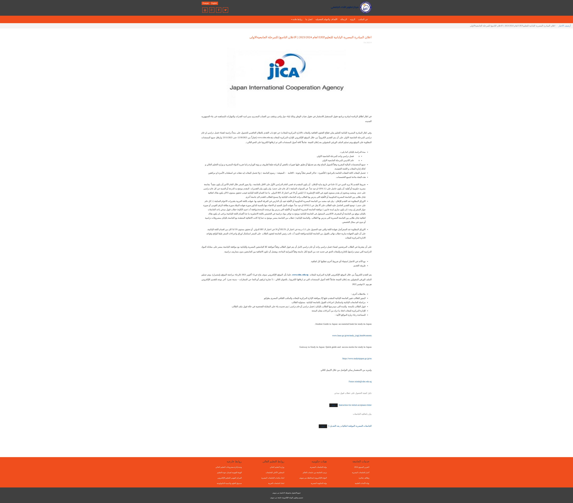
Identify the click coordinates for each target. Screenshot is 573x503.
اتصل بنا (308, 19)
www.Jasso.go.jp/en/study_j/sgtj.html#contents (352, 335)
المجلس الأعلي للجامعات (275, 472)
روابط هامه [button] (297, 19)
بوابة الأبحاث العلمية (362, 483)
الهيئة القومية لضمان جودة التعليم (229, 472)
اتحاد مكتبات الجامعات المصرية (272, 478)
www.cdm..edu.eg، (300, 275)
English (214, 3)
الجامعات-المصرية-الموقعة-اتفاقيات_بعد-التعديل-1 (350, 426)
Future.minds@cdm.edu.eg (360, 381)
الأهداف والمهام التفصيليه (326, 19)
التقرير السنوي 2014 (361, 467)
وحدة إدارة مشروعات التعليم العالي (228, 467)
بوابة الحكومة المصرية (319, 483)
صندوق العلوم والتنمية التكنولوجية (229, 483)
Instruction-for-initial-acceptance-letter (355, 405)
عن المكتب (363, 19)
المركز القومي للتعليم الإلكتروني (229, 478)
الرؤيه (352, 19)
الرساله (343, 19)
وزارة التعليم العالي (277, 467)
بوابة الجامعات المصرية (318, 467)
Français (206, 3)
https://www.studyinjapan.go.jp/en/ (357, 358)
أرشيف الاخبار (565, 26)
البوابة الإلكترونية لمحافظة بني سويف (313, 478)
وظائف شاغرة (364, 478)
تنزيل (333, 405)
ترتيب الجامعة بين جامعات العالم (315, 472)
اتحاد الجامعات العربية (276, 483)
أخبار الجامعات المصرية (360, 472)
